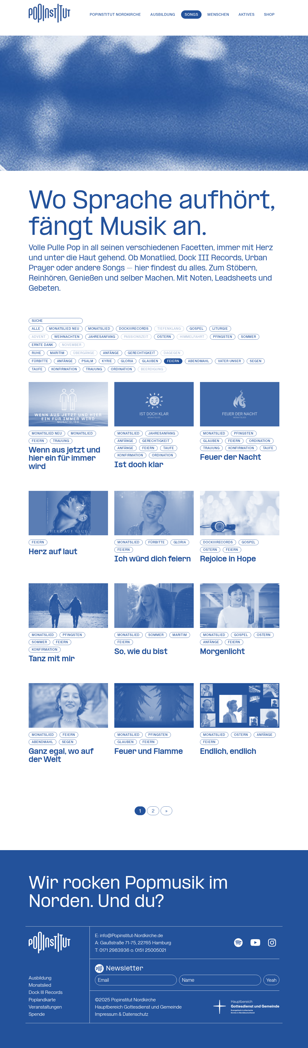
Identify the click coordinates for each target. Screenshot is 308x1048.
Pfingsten (243, 433)
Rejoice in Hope (228, 559)
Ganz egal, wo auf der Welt (61, 756)
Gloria (180, 542)
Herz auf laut (53, 552)
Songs (191, 14)
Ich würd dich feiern (152, 559)
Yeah (271, 980)
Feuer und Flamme (148, 752)
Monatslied (82, 433)
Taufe (168, 448)
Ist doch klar (138, 465)
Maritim (179, 635)
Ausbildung (162, 14)
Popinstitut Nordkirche (115, 14)
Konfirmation (130, 455)
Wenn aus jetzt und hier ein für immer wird (64, 458)
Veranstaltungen (45, 1007)
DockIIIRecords (218, 542)
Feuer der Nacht (230, 458)
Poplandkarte (42, 999)
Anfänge (125, 441)
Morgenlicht (222, 652)
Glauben (211, 441)
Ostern (210, 549)
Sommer (39, 642)
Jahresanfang (161, 433)
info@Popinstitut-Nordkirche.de (131, 935)
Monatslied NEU (47, 433)
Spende (37, 1014)
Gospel (248, 542)
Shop (269, 14)
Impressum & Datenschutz (121, 1014)
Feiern (38, 441)
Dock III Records (45, 992)
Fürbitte (156, 542)
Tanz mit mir (52, 659)
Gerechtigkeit (156, 441)
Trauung (61, 441)
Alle (36, 328)
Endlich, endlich (228, 752)
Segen (68, 742)
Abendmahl (42, 742)
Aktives (247, 14)
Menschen (218, 14)
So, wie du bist (141, 652)
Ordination (162, 455)
